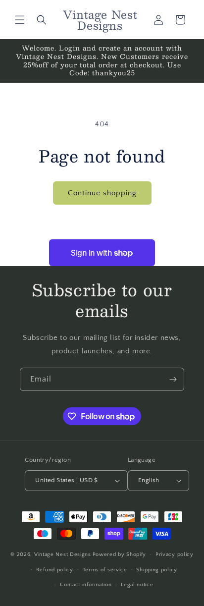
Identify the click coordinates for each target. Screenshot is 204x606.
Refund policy (54, 570)
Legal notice (137, 585)
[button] (20, 20)
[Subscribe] (173, 379)
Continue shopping (102, 193)
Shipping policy (156, 570)
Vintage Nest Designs (62, 554)
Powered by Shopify (120, 554)
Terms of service (105, 570)
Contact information (85, 585)
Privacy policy (174, 554)
